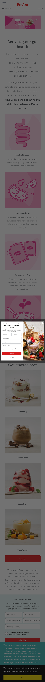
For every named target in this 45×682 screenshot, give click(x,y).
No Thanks (12, 357)
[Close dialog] (42, 323)
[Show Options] (20, 338)
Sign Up (12, 353)
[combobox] (11, 338)
